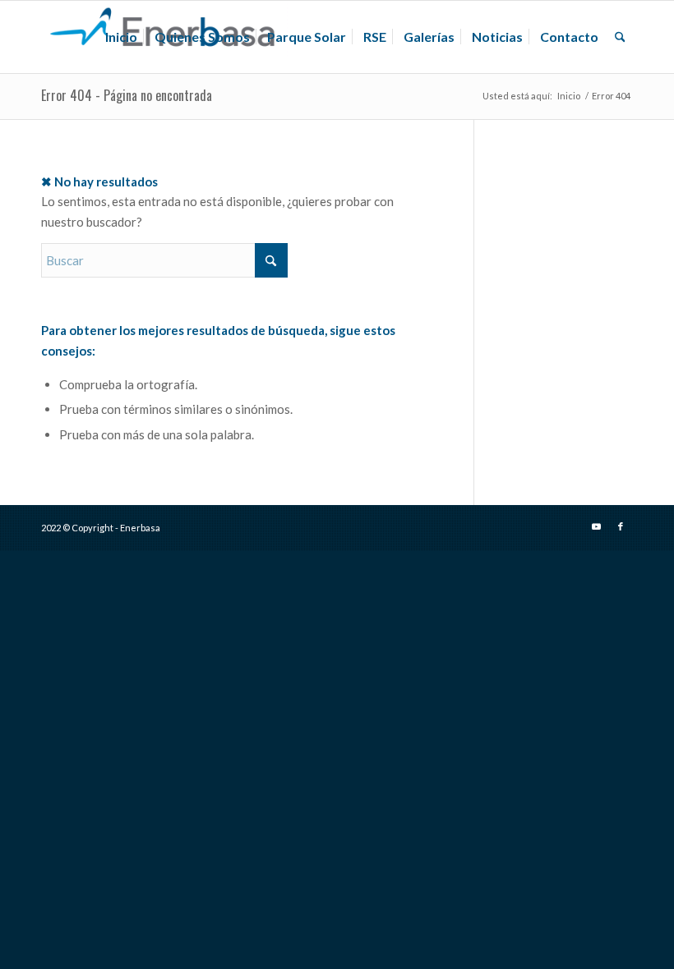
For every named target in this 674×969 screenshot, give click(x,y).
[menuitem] (121, 37)
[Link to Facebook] (620, 526)
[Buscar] (620, 37)
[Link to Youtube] (596, 526)
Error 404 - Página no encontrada (126, 95)
